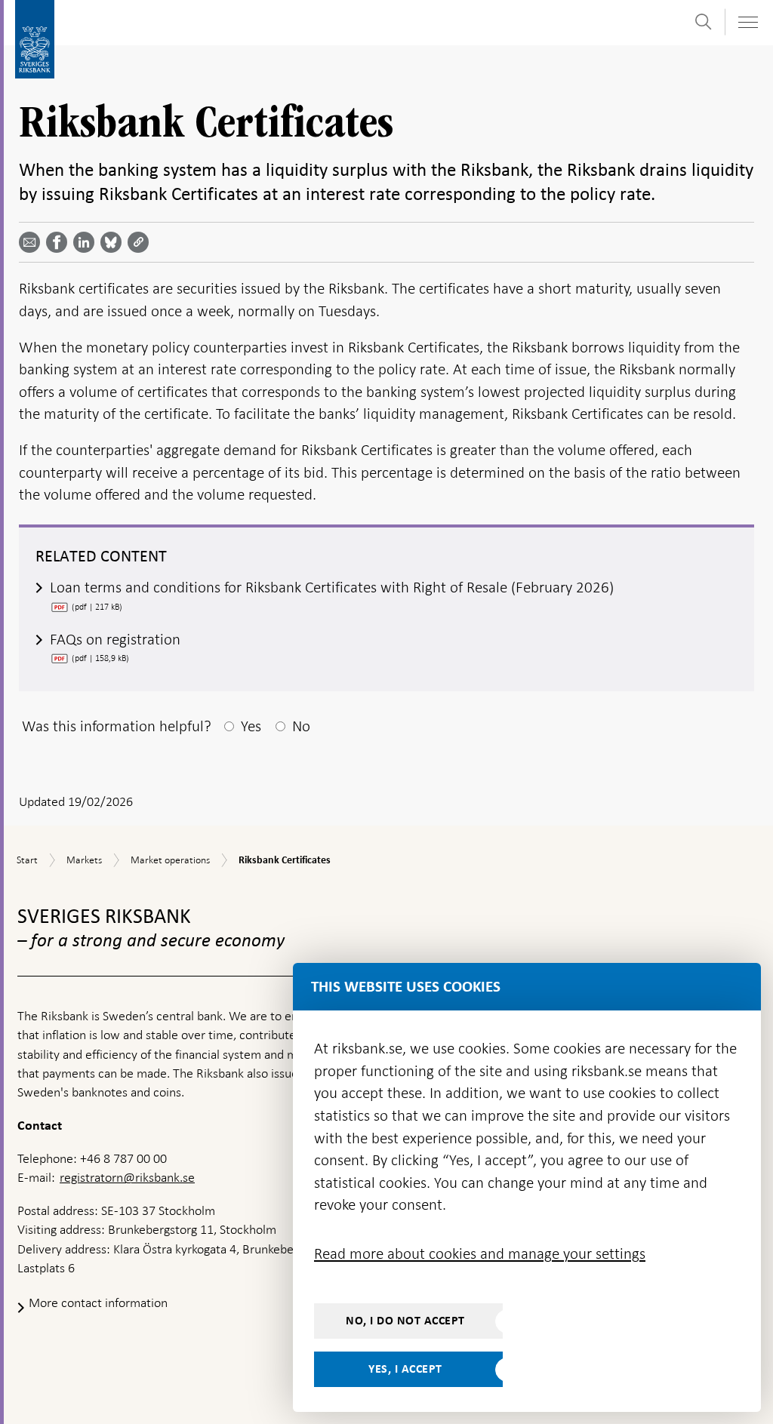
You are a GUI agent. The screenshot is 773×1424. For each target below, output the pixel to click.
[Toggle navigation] (747, 22)
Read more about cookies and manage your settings (479, 1253)
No (301, 726)
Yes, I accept (405, 1369)
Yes (251, 726)
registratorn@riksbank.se (127, 1177)
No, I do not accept (405, 1321)
